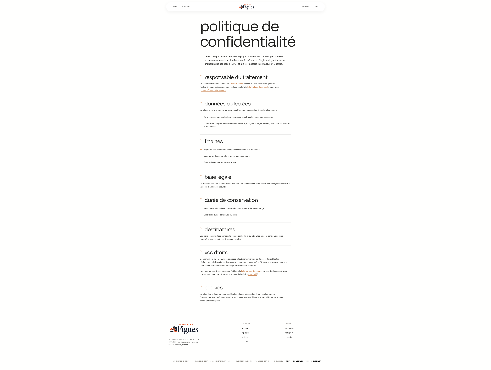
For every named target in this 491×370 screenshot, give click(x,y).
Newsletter (289, 328)
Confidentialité (314, 361)
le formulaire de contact (257, 87)
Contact (319, 7)
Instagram (289, 333)
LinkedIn (288, 337)
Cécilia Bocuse (236, 83)
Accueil (173, 7)
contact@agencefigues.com (213, 90)
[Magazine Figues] (246, 7)
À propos (186, 7)
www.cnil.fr (252, 274)
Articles (306, 7)
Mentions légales (294, 361)
